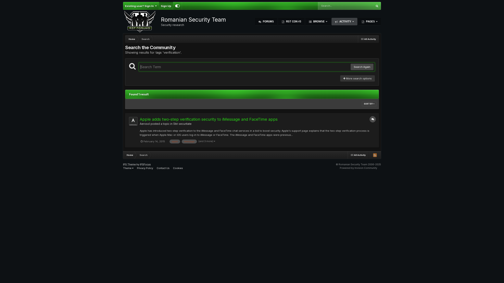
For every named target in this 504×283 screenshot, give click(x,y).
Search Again (362, 66)
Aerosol (145, 123)
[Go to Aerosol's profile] (133, 121)
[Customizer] (177, 6)
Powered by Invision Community (358, 167)
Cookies (178, 168)
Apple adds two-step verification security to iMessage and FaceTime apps (209, 119)
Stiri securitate (182, 123)
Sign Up (166, 5)
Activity (345, 21)
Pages (370, 21)
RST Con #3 (293, 21)
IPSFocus (145, 164)
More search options (358, 78)
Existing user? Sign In (140, 5)
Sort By (368, 104)
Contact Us (163, 168)
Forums (268, 21)
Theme (127, 168)
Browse (318, 21)
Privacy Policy (145, 168)
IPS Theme (129, 164)
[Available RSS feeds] (375, 155)
